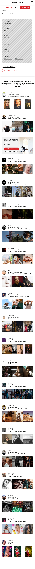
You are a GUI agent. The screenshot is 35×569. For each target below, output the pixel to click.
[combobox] (17, 14)
